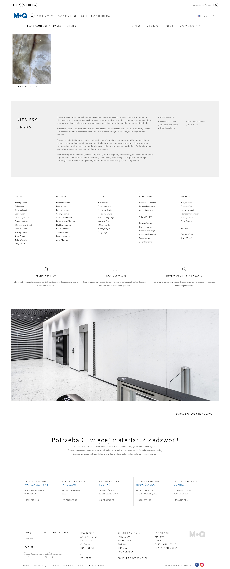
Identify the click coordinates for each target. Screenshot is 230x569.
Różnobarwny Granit (23, 225)
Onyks (57, 26)
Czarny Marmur (62, 213)
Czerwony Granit (22, 217)
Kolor (169, 26)
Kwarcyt (186, 196)
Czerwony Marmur (64, 217)
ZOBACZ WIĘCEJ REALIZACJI (194, 414)
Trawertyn (146, 217)
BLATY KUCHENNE (165, 544)
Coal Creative (97, 566)
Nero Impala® (45, 16)
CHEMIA (85, 544)
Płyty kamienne (67, 16)
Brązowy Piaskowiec (147, 202)
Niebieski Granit (21, 228)
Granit (19, 196)
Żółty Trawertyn (145, 241)
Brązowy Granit (21, 210)
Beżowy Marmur (63, 202)
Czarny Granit (20, 213)
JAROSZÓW (124, 537)
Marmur (61, 196)
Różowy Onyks (104, 225)
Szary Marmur (62, 232)
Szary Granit (20, 236)
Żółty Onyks (103, 232)
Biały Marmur (62, 206)
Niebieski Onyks (104, 221)
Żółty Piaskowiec (146, 210)
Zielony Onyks (104, 228)
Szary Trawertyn (146, 238)
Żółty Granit (20, 243)
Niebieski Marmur (63, 225)
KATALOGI (86, 540)
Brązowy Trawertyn (147, 230)
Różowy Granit (21, 232)
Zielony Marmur (63, 236)
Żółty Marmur (62, 240)
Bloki (84, 16)
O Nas (84, 554)
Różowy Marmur (63, 228)
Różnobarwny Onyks (106, 217)
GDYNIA (122, 548)
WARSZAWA (124, 540)
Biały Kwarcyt (186, 202)
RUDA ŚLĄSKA (126, 551)
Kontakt (86, 558)
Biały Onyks (103, 202)
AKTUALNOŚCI (88, 537)
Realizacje (87, 533)
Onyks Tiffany (23, 86)
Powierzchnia (190, 26)
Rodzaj (153, 26)
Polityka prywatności (132, 558)
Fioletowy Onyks (105, 213)
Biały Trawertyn (145, 227)
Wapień (185, 228)
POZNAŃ (123, 544)
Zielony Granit (21, 240)
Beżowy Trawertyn (147, 223)
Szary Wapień (186, 238)
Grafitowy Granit (22, 221)
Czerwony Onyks (105, 210)
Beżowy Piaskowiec (147, 206)
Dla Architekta (100, 16)
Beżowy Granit (21, 202)
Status (136, 26)
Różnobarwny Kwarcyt (190, 213)
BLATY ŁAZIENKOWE (166, 548)
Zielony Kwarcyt (187, 217)
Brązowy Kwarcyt (188, 206)
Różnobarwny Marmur (65, 221)
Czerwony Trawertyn (147, 234)
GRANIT (159, 540)
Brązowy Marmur (63, 210)
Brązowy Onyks (104, 206)
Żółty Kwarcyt (186, 221)
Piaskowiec (146, 196)
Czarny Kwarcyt (187, 210)
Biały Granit (19, 206)
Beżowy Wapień (187, 234)
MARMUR (160, 537)
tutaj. (51, 557)
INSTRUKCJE (87, 548)
